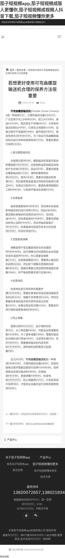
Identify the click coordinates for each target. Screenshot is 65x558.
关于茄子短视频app (18, 457)
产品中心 (45, 457)
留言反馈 (18, 470)
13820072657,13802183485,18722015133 (32, 492)
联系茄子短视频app (18, 464)
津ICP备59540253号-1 (33, 535)
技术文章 (21, 70)
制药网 (46, 539)
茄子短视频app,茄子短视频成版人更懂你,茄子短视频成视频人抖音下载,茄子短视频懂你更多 (31, 10)
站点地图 (51, 535)
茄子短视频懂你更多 (45, 464)
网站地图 (4, 556)
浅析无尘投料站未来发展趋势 (39, 424)
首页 (12, 70)
